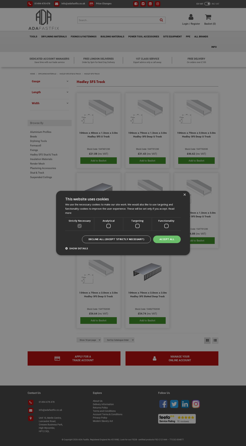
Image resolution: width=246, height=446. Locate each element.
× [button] (184, 195)
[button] (76, 248)
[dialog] (123, 223)
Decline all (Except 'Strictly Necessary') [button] (116, 239)
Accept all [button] (166, 239)
